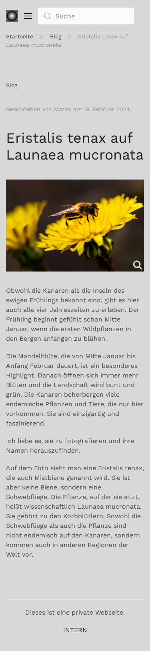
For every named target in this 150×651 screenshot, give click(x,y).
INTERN (75, 630)
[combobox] (86, 16)
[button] (28, 16)
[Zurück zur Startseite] (12, 16)
